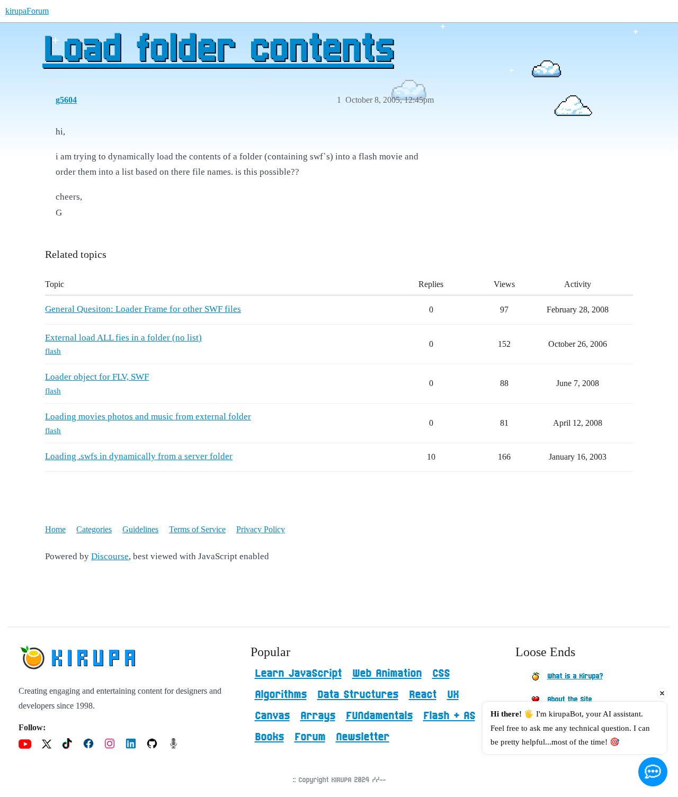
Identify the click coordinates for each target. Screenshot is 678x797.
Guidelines (140, 529)
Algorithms (281, 694)
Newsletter (362, 737)
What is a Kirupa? (575, 676)
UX (453, 694)
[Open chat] (652, 771)
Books (269, 737)
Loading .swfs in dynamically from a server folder (139, 456)
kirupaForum (27, 10)
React (422, 694)
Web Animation (387, 673)
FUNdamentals (379, 716)
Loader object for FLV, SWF (97, 377)
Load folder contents (217, 50)
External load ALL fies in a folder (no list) (123, 338)
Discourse (110, 556)
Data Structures (357, 694)
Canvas (272, 716)
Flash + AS (449, 716)
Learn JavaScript (298, 673)
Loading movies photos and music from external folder (148, 416)
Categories (94, 529)
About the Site (569, 699)
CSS (441, 673)
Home (55, 529)
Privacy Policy (260, 529)
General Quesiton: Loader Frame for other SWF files (143, 309)
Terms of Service (197, 529)
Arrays (317, 716)
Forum (310, 737)
